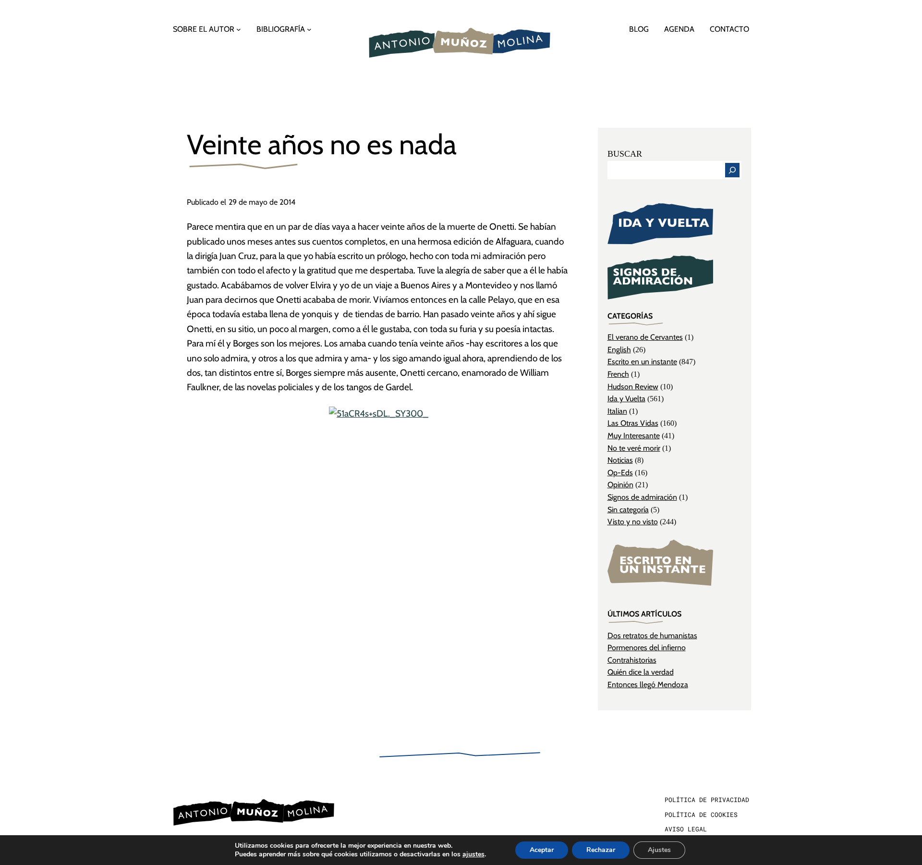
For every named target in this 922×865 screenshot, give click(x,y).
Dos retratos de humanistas (652, 635)
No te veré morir (633, 448)
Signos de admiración (642, 497)
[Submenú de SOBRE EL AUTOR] (238, 29)
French (618, 374)
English (619, 349)
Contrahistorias (631, 660)
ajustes (473, 854)
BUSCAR (624, 154)
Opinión (620, 484)
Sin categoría (628, 509)
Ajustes (659, 849)
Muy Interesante (633, 435)
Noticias (620, 460)
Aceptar (542, 849)
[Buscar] (732, 170)
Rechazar (600, 849)
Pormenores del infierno (646, 647)
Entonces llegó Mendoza (647, 684)
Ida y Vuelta (626, 398)
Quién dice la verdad (640, 672)
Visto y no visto (632, 521)
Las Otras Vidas (632, 423)
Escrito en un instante (642, 361)
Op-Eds (620, 472)
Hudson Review (632, 386)
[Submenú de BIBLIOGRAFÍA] (309, 29)
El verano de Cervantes (645, 337)
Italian (617, 411)
